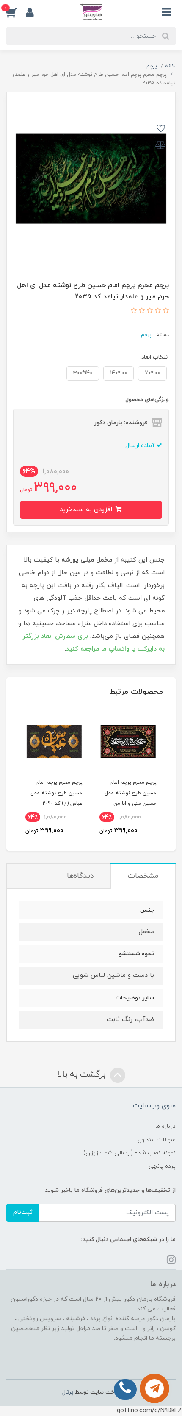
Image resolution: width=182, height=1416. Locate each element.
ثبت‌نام (23, 1212)
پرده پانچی (162, 1166)
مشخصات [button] (143, 876)
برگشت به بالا (82, 1074)
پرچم (146, 334)
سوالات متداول (157, 1140)
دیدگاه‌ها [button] (80, 876)
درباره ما (165, 1126)
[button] (16, 12)
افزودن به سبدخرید (87, 509)
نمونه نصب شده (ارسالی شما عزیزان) (129, 1153)
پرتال (67, 1392)
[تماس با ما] (154, 1388)
